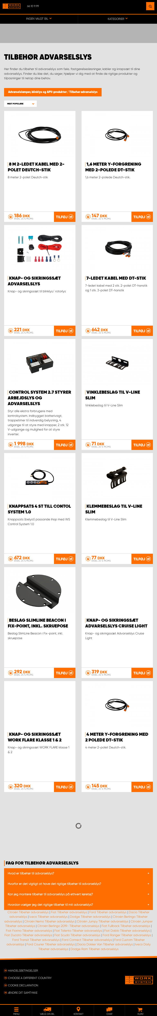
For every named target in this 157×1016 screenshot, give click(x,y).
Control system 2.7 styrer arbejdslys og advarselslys (39, 398)
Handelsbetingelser (23, 970)
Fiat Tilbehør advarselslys (69, 912)
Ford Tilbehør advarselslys (108, 912)
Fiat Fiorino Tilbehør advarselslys (29, 930)
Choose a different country (30, 978)
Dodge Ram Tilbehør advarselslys (95, 949)
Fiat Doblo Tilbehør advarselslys (127, 930)
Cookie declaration (23, 985)
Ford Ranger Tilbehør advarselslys (127, 935)
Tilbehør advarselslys (83, 92)
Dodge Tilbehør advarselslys (90, 917)
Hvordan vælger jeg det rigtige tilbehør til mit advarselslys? (50, 904)
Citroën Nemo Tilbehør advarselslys (49, 921)
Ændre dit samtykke (22, 992)
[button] (20, 104)
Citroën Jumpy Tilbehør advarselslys (102, 921)
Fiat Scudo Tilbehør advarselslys (77, 935)
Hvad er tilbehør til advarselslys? (31, 873)
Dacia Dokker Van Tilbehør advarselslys (105, 944)
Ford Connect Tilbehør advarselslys (87, 940)
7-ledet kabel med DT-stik (116, 278)
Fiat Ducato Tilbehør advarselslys (28, 935)
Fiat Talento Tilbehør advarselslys (78, 930)
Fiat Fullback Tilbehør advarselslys (126, 926)
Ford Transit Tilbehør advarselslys (36, 940)
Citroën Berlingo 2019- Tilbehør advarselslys (68, 926)
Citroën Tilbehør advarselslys (28, 912)
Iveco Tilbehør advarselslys (48, 917)
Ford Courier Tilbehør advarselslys (51, 944)
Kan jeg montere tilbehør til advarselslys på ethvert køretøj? (50, 894)
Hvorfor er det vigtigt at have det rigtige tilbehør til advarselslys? (54, 884)
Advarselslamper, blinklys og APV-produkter (37, 92)
